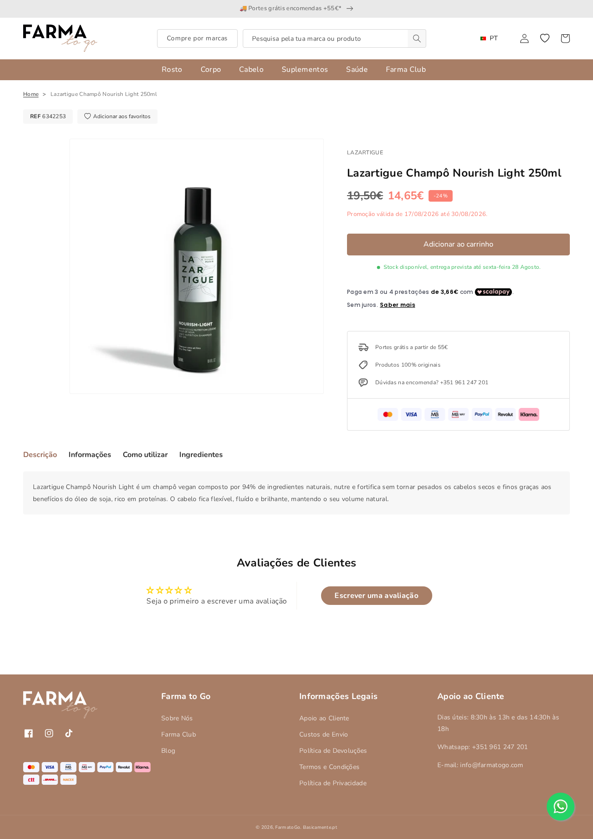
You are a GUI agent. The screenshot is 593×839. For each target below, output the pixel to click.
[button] (545, 38)
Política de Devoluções (333, 750)
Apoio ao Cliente (324, 718)
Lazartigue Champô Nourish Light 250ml (103, 94)
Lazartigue (365, 152)
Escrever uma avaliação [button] (376, 596)
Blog (168, 750)
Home (30, 94)
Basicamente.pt (320, 827)
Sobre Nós (177, 718)
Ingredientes (201, 455)
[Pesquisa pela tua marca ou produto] (417, 38)
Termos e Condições (329, 767)
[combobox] (334, 38)
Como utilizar (145, 455)
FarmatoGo (287, 827)
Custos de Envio (323, 734)
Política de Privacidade (332, 783)
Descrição (40, 455)
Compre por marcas (197, 38)
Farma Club (178, 734)
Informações (90, 455)
